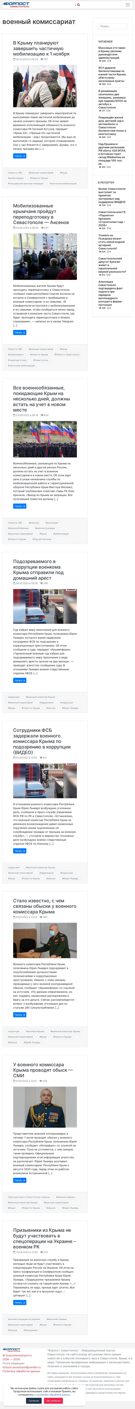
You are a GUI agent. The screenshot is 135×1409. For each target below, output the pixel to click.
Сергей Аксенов (42, 539)
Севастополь (41, 360)
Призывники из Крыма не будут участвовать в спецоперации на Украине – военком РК (44, 1238)
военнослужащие (45, 528)
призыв (13, 1330)
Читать (19, 156)
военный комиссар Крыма (41, 697)
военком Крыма (35, 1031)
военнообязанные (19, 528)
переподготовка (18, 360)
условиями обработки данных (53, 1394)
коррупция (13, 697)
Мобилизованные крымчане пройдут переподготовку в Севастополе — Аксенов (41, 214)
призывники (31, 1330)
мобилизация (16, 178)
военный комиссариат (42, 172)
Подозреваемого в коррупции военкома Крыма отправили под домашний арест (38, 570)
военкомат (52, 522)
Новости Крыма (39, 178)
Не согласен (53, 1400)
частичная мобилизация (64, 183)
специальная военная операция (26, 183)
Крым (64, 172)
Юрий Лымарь (71, 708)
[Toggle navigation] (127, 4)
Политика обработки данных (21, 1371)
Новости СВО (15, 172)
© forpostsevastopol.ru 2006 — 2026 (17, 1357)
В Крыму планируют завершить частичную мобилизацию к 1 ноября (41, 48)
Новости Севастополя (67, 354)
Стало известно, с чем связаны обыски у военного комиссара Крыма (44, 906)
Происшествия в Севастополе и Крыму (29, 1197)
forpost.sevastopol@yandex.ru (21, 1367)
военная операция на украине (24, 1319)
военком (34, 522)
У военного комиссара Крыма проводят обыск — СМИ (43, 1070)
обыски (51, 708)
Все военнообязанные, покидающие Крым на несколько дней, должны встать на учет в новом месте (41, 399)
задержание (47, 702)
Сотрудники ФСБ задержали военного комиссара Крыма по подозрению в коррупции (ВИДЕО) (42, 741)
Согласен (34, 1400)
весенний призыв (57, 1319)
